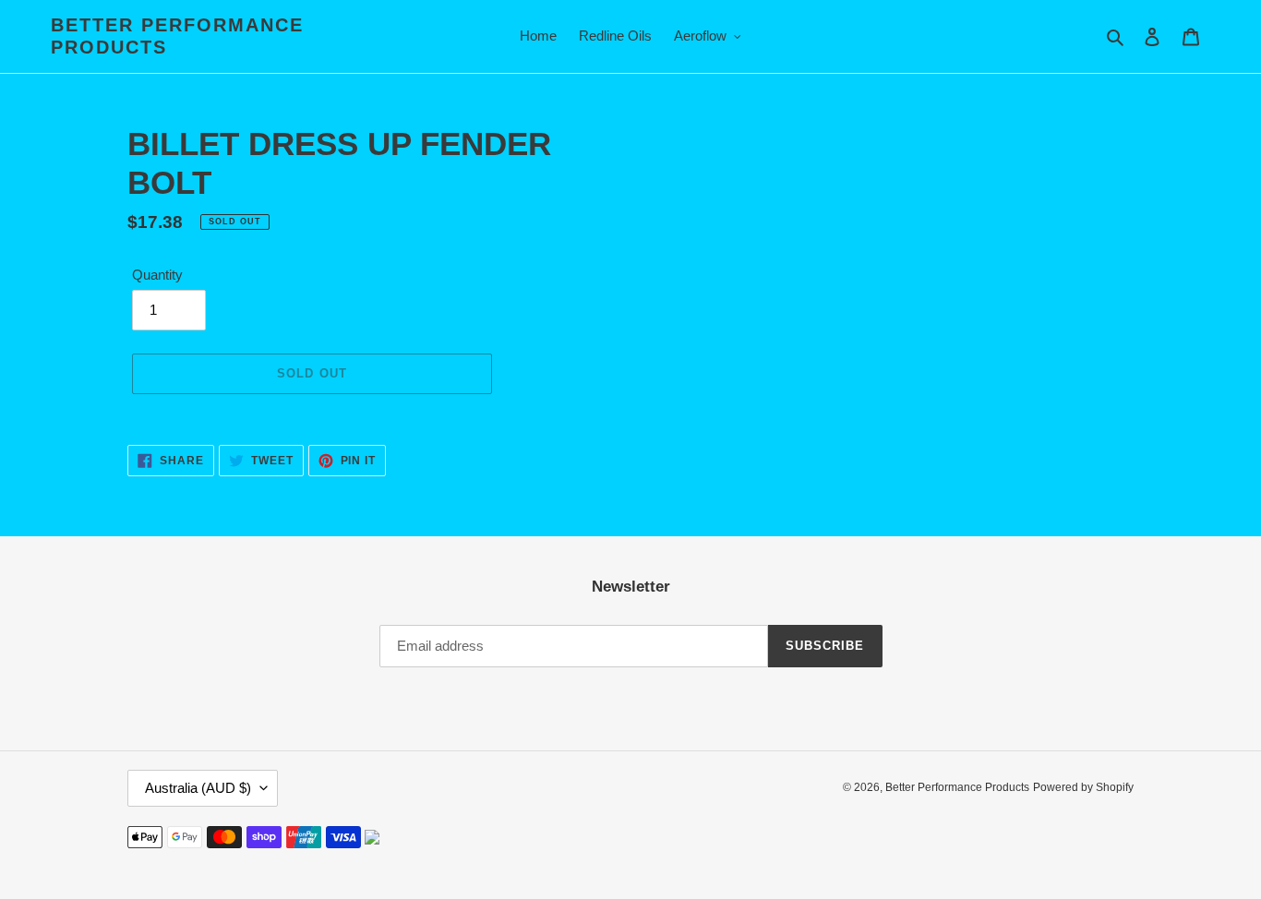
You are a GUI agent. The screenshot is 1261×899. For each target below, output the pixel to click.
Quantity (157, 274)
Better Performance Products (177, 36)
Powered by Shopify (1083, 787)
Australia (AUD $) (198, 788)
